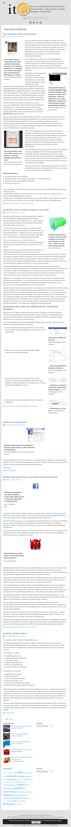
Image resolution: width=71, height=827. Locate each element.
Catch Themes (53, 825)
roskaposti (23, 203)
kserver (5, 779)
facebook (7, 203)
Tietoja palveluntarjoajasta (18, 818)
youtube (19, 804)
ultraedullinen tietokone (19, 798)
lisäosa (22, 627)
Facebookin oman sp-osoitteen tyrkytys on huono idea (26, 210)
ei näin (7, 406)
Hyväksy (36, 822)
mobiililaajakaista (7, 782)
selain (27, 627)
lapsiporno (12, 779)
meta (31, 779)
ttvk (26, 795)
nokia (20, 782)
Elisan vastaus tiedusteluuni (20, 742)
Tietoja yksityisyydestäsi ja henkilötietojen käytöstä (47, 818)
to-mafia (21, 795)
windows (23, 801)
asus (4, 773)
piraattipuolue (8, 785)
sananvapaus (8, 788)
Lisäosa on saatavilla (10, 117)
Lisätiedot (59, 820)
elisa (20, 772)
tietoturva (30, 203)
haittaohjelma (15, 203)
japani (27, 776)
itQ (24, 825)
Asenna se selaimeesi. (12, 183)
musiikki (15, 782)
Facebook (6, 513)
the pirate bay (20, 792)
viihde (14, 801)
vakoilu (5, 801)
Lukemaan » (7, 468)
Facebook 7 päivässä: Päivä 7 (15, 633)
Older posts (8, 719)
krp (30, 777)
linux (28, 779)
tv (28, 795)
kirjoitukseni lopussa (15, 240)
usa (31, 798)
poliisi (14, 785)
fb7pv (13, 713)
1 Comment (17, 480)
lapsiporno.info (21, 779)
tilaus (16, 795)
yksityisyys (35, 406)
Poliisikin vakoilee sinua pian (21, 749)
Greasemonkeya (9, 523)
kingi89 (41, 815)
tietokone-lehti (29, 792)
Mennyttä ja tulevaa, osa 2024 (21, 726)
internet (11, 776)
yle (16, 804)
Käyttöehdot (29, 818)
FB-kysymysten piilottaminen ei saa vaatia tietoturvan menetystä (30, 477)
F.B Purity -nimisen (22, 521)
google (31, 773)
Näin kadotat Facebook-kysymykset (53, 513)
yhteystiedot (27, 406)
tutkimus (13, 470)
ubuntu (6, 798)
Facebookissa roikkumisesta (15, 422)
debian (7, 773)
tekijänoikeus (9, 791)
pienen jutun (59, 462)
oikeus (23, 782)
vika (18, 801)
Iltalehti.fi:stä (19, 225)
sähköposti (19, 406)
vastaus (9, 801)
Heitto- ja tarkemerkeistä (19, 734)
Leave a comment (19, 37)
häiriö (4, 776)
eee (11, 773)
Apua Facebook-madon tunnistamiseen (19, 34)
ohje (50, 647)
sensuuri (19, 788)
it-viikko (20, 776)
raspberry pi (22, 784)
